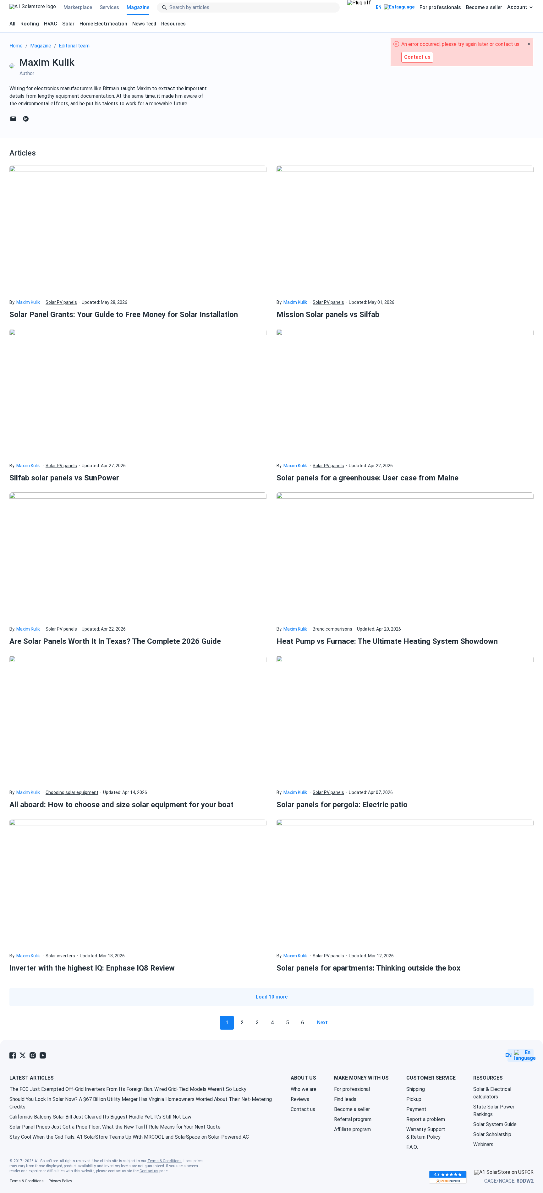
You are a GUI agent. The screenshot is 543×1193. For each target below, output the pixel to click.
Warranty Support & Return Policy (425, 1133)
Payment (416, 1109)
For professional (352, 1089)
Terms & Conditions (164, 1161)
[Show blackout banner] (359, 7)
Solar (68, 24)
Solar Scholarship (492, 1134)
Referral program (352, 1119)
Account (517, 7)
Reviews (300, 1099)
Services (109, 7)
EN (378, 7)
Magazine (138, 7)
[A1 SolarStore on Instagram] (33, 1055)
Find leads (345, 1099)
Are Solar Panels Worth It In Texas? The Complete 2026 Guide (115, 641)
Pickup (413, 1099)
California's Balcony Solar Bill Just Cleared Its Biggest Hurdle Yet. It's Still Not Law (100, 1117)
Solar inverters (60, 955)
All (12, 24)
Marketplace (77, 7)
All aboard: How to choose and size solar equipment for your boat (121, 804)
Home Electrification (103, 24)
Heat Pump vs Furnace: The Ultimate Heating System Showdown (387, 641)
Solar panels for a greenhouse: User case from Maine (367, 477)
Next (322, 1023)
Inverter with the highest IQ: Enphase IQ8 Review (92, 968)
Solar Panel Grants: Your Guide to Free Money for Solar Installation (123, 314)
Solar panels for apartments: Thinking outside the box (368, 968)
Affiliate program (352, 1129)
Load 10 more (272, 997)
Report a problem (425, 1119)
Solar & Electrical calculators (492, 1093)
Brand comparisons (332, 629)
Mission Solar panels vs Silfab (328, 314)
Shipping (415, 1089)
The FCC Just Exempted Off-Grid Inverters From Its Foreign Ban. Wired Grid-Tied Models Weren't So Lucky (127, 1089)
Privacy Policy (60, 1181)
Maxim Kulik (28, 302)
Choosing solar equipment (72, 792)
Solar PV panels (61, 302)
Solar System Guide (495, 1124)
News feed (144, 24)
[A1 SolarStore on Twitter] (22, 1055)
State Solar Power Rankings (493, 1110)
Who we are (303, 1089)
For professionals (440, 7)
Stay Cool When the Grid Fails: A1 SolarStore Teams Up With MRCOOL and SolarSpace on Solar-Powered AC (129, 1137)
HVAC (50, 24)
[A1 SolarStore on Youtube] (43, 1055)
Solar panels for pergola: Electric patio (342, 804)
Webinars (483, 1144)
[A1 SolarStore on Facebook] (12, 1055)
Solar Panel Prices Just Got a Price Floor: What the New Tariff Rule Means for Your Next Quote (115, 1127)
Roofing (29, 24)
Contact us (303, 1109)
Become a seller (484, 7)
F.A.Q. (412, 1147)
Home (16, 46)
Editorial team (74, 46)
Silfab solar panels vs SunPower (64, 477)
